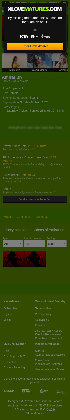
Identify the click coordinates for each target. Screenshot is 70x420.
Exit (35, 29)
